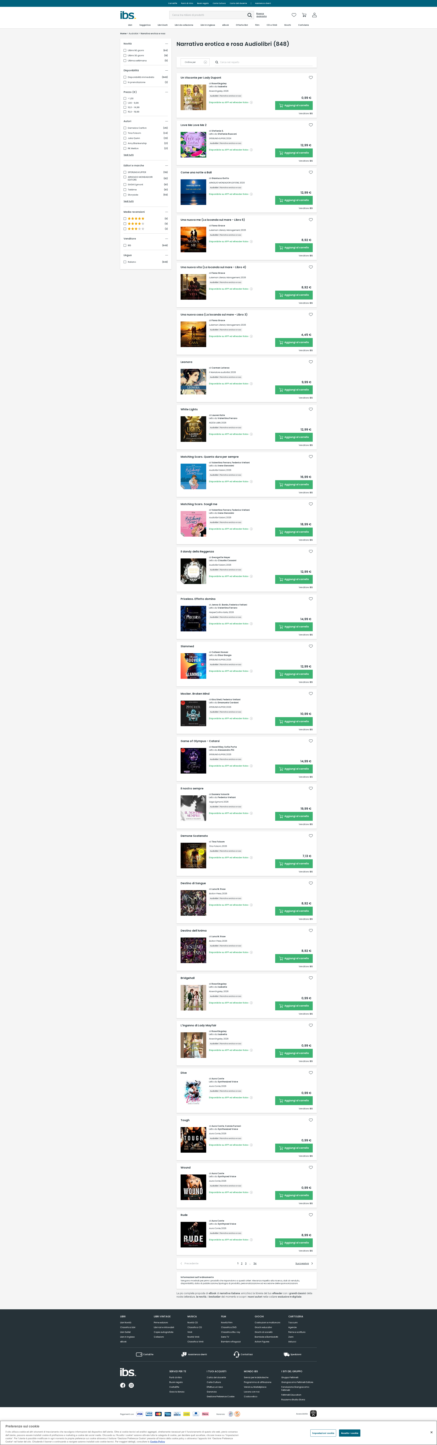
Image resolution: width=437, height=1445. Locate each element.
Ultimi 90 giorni (136, 50)
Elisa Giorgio (224, 655)
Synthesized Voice (228, 1081)
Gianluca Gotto (220, 178)
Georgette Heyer (221, 557)
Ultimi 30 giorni (136, 55)
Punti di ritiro (187, 3)
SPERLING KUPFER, (217, 138)
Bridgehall (188, 978)
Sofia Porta (230, 746)
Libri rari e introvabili (164, 1327)
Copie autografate (163, 1332)
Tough (185, 1120)
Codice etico (250, 1396)
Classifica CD (194, 1327)
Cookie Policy (157, 1441)
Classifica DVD (228, 1327)
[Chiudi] (431, 1432)
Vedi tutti (129, 154)
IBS (129, 245)
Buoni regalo (203, 3)
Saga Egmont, (216, 801)
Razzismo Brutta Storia (293, 1399)
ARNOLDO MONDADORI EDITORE (140, 178)
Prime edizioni (161, 1322)
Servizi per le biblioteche (256, 1377)
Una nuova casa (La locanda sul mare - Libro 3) (214, 315)
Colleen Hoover (220, 652)
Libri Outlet (125, 1332)
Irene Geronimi (226, 465)
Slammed (187, 646)
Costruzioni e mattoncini (267, 1322)
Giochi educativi (263, 1327)
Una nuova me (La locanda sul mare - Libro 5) (213, 220)
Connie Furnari (233, 1126)
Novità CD (192, 1322)
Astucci (292, 1341)
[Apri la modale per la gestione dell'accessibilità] (313, 1413)
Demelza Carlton (137, 128)
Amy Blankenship (137, 143)
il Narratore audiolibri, (219, 372)
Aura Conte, (215, 1086)
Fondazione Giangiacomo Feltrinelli (295, 1388)
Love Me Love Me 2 (194, 125)
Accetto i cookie (349, 1433)
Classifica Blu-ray (230, 1332)
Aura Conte (218, 1078)
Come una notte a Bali (196, 172)
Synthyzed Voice (227, 1176)
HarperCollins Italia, (218, 612)
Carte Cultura (219, 3)
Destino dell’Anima (194, 931)
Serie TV (225, 1336)
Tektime (132, 189)
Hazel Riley (217, 746)
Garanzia (212, 1391)
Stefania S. (218, 130)
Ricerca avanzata (261, 15)
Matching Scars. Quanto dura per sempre (210, 457)
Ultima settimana (137, 60)
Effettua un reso (215, 1387)
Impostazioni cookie (323, 1433)
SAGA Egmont (135, 184)
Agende (292, 1327)
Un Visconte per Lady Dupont (201, 78)
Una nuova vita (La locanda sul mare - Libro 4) (213, 267)
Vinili (189, 1332)
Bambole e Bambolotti (266, 1336)
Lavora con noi (251, 1391)
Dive (184, 1073)
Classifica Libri (127, 1327)
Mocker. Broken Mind (195, 694)
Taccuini (293, 1322)
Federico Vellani (241, 462)
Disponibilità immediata (141, 77)
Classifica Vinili (195, 1341)
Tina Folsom (134, 133)
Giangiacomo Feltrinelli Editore (297, 1382)
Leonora (186, 362)
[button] (249, 15)
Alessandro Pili (226, 749)
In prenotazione (136, 82)
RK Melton (133, 148)
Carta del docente (238, 3)
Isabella (222, 86)
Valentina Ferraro (227, 418)
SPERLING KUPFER (137, 172)
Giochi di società (263, 1332)
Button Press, (215, 893)
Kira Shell (217, 699)
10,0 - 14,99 (133, 107)
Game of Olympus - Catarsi (200, 741)
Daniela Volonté (220, 794)
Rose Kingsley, (216, 90)
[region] (218, 1433)
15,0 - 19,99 (133, 111)
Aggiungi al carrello (296, 105)
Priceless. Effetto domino (198, 599)
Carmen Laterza (220, 367)
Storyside (133, 194)
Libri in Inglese (127, 1336)
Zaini (290, 1336)
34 (255, 1263)
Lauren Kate (218, 415)
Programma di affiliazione (257, 1382)
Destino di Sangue (193, 883)
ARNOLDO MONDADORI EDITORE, (224, 182)
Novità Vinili (193, 1336)
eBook (123, 1341)
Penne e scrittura (296, 1332)
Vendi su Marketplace (255, 1387)
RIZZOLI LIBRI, (215, 422)
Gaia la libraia (176, 1391)
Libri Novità (125, 1322)
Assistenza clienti (263, 3)
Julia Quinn (134, 138)
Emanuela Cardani (228, 702)
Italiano (132, 262)
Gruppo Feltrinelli (289, 1377)
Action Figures (262, 1341)
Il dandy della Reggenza (197, 551)
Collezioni (159, 1336)
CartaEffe (172, 3)
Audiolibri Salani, (217, 470)
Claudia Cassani (227, 560)
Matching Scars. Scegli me (199, 504)
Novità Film (226, 1322)
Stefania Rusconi (227, 133)
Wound (186, 1168)
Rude (184, 1215)
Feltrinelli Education (291, 1394)
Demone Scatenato (194, 836)
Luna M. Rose (218, 889)
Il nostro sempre (192, 788)
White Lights (189, 409)
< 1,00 (130, 98)
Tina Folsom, (215, 846)
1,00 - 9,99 (133, 103)
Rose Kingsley (219, 83)
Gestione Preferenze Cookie (220, 1396)
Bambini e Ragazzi (231, 1341)
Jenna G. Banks (220, 604)
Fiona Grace (218, 225)
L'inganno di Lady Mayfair (198, 1025)
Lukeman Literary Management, (224, 230)
